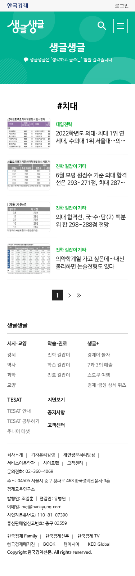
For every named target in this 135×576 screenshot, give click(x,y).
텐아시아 (72, 544)
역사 (11, 365)
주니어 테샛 (18, 431)
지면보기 (56, 400)
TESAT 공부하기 (23, 421)
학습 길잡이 (59, 365)
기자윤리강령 (43, 455)
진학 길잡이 (59, 355)
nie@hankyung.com (42, 507)
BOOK (49, 544)
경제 (11, 355)
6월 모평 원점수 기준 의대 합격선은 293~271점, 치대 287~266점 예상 (91, 183)
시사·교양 (17, 344)
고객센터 (75, 463)
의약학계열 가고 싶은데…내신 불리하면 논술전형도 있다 (90, 263)
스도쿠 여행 (98, 375)
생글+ (93, 344)
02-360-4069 (39, 471)
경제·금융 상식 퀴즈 (106, 385)
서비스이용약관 (21, 463)
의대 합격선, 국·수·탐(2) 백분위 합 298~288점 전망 (91, 221)
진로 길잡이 (59, 375)
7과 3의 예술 (100, 365)
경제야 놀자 (98, 355)
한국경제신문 (57, 536)
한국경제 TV (88, 536)
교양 (11, 385)
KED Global (99, 544)
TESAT (14, 400)
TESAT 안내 (19, 411)
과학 (11, 375)
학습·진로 (57, 344)
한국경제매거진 (21, 544)
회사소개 (15, 455)
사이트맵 (51, 463)
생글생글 (67, 48)
